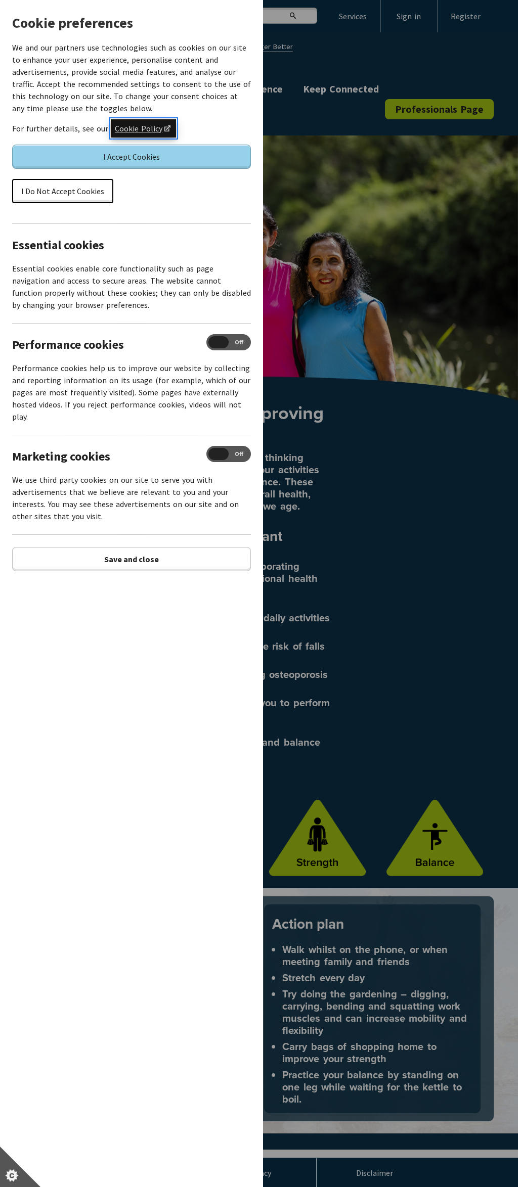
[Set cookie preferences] (20, 1167)
